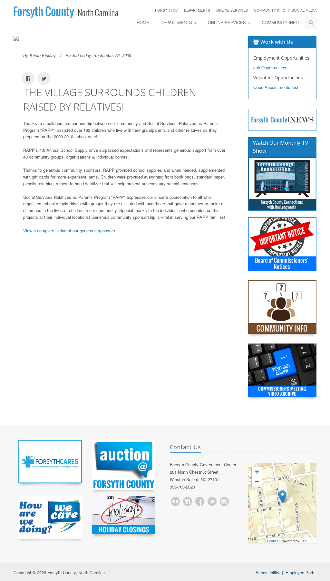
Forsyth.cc (166, 10)
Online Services (232, 10)
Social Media (304, 10)
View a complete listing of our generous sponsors (69, 231)
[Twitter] (212, 501)
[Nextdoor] (187, 501)
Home (143, 22)
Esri (303, 540)
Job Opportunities (269, 67)
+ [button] (257, 472)
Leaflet (272, 540)
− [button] (257, 482)
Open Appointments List (275, 87)
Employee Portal (301, 572)
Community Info (270, 10)
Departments (197, 10)
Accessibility (267, 572)
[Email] (224, 501)
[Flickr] (175, 501)
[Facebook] (199, 501)
